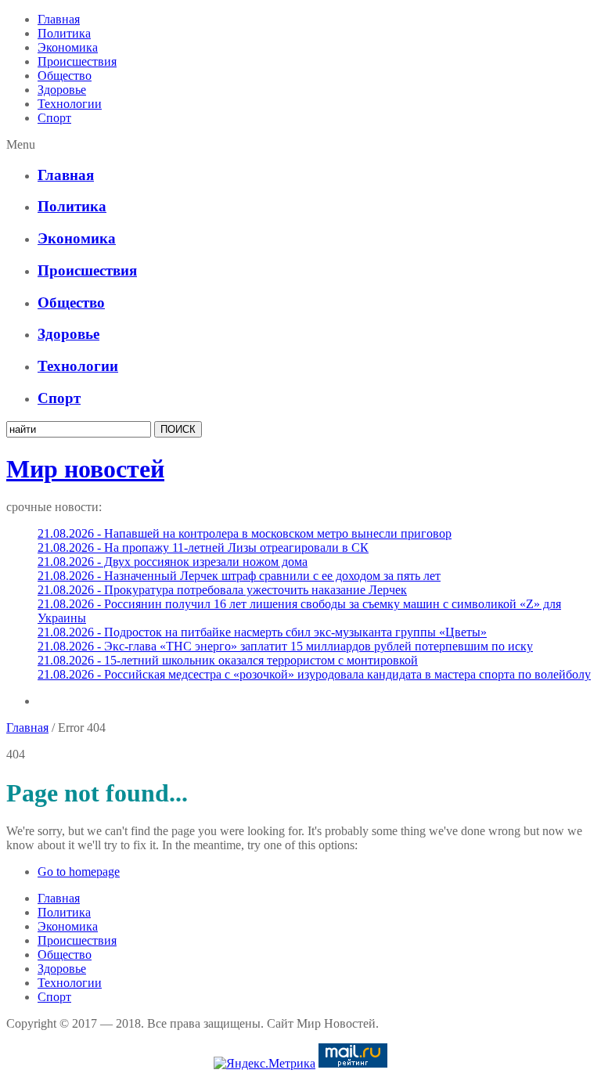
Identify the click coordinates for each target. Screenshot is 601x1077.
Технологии (70, 103)
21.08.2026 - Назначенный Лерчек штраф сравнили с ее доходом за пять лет (239, 575)
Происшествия (77, 61)
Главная (59, 19)
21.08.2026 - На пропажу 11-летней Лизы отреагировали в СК (203, 547)
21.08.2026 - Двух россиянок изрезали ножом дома (173, 561)
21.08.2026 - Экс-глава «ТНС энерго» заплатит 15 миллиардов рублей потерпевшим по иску (285, 646)
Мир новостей (85, 469)
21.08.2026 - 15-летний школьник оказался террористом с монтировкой (228, 660)
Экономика (68, 47)
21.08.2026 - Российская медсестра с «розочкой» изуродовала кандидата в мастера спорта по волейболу (314, 674)
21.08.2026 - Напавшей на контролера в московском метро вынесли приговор (245, 533)
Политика (64, 33)
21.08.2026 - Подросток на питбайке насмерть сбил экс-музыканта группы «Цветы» (262, 632)
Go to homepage (79, 871)
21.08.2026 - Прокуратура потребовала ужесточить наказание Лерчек (222, 589)
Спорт (54, 117)
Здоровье (62, 89)
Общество (65, 75)
